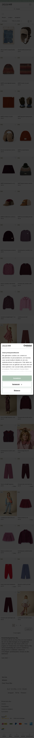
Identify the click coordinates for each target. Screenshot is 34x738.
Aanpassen (16, 384)
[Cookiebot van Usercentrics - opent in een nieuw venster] (24, 346)
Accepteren (17, 378)
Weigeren (17, 390)
